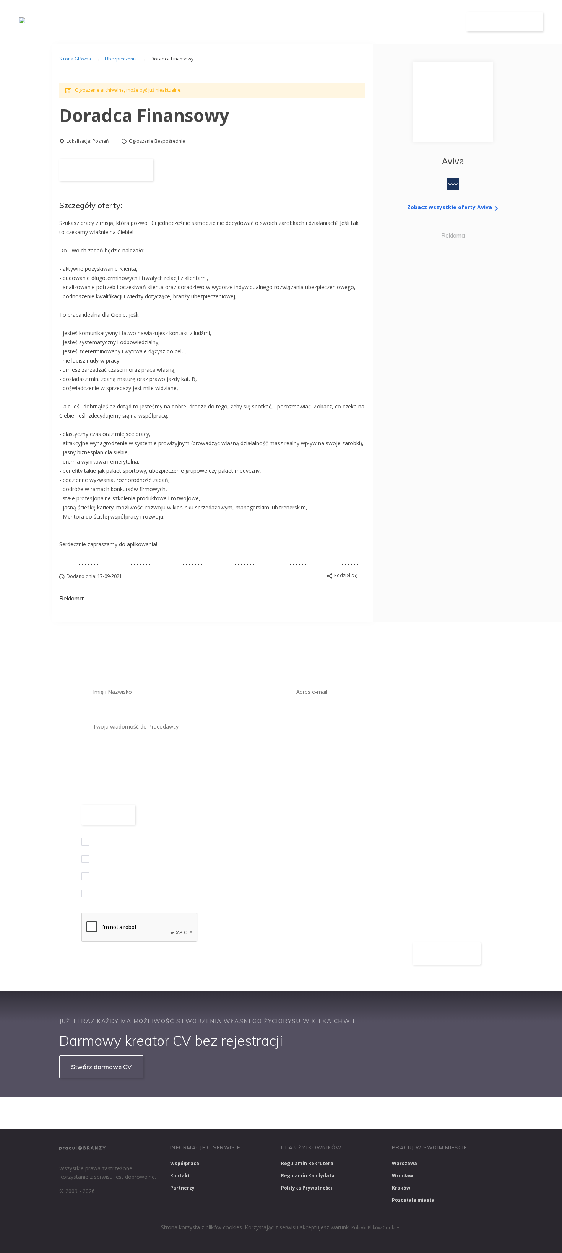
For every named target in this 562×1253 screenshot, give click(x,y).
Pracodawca (383, 22)
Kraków (401, 1188)
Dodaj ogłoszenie (505, 22)
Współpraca (184, 1163)
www (453, 183)
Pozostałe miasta (413, 1200)
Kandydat (435, 22)
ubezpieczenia (121, 58)
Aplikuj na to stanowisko (106, 170)
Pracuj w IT (173, 1113)
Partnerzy (182, 1188)
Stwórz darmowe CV (101, 1067)
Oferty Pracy (327, 22)
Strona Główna (75, 58)
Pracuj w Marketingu (458, 1113)
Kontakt (180, 1175)
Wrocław (402, 1175)
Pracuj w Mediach (396, 1113)
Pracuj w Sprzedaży (227, 1113)
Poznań (101, 141)
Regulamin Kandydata (308, 1175)
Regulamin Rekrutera (307, 1163)
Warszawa (404, 1163)
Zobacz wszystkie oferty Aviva (450, 207)
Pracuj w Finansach (289, 1113)
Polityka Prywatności (306, 1188)
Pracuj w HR (343, 1113)
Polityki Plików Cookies (375, 1227)
